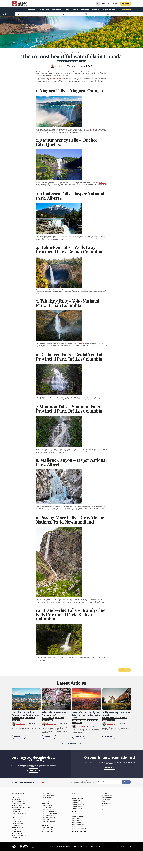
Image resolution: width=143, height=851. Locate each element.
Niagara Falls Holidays (17, 827)
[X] (89, 66)
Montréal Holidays (16, 825)
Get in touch (33, 770)
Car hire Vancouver (77, 826)
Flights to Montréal (77, 802)
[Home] (53, 52)
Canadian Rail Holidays (48, 815)
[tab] (25, 14)
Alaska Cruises (45, 803)
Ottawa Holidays (16, 829)
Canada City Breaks (47, 805)
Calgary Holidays (16, 821)
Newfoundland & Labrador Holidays (21, 807)
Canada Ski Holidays (47, 827)
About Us (104, 808)
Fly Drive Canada (46, 807)
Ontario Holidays (16, 809)
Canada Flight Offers (77, 798)
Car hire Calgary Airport (78, 820)
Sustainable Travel (107, 803)
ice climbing (84, 510)
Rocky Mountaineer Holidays (49, 817)
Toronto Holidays (16, 831)
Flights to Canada (76, 796)
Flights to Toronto (77, 806)
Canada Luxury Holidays (48, 809)
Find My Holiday (46, 797)
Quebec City (102, 183)
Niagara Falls (91, 129)
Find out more (109, 767)
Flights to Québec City (78, 804)
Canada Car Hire (76, 814)
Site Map (129, 846)
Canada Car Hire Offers (78, 816)
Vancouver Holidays (17, 833)
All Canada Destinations (18, 793)
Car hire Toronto (76, 822)
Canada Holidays (46, 793)
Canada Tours (45, 819)
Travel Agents (105, 793)
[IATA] (14, 846)
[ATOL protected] (33, 846)
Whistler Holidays (16, 837)
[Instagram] (39, 782)
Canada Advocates (107, 810)
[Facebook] (87, 66)
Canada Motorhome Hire (78, 834)
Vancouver (69, 449)
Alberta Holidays (16, 799)
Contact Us (105, 805)
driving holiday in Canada (54, 78)
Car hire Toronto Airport (78, 824)
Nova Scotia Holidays (17, 805)
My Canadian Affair (107, 795)
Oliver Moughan (51, 724)
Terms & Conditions (120, 846)
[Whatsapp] (91, 66)
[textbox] (109, 782)
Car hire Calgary (76, 818)
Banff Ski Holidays (47, 829)
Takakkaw (80, 343)
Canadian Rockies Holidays (19, 813)
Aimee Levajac (20, 724)
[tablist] (71, 14)
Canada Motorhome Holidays (49, 811)
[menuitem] (32, 9)
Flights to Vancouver (77, 808)
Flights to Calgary (76, 800)
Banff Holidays (16, 819)
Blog (103, 801)
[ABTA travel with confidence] (24, 846)
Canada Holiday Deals (48, 795)
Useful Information (107, 797)
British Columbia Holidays (18, 803)
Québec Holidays (16, 811)
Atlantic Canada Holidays (18, 801)
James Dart (58, 66)
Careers (104, 812)
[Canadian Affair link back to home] (19, 3)
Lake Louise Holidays (17, 823)
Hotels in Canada (76, 836)
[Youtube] (43, 782)
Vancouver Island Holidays (19, 835)
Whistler (77, 449)
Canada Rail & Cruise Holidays (49, 813)
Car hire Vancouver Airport (79, 828)
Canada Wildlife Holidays (48, 821)
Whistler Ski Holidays (47, 831)
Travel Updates (106, 799)
